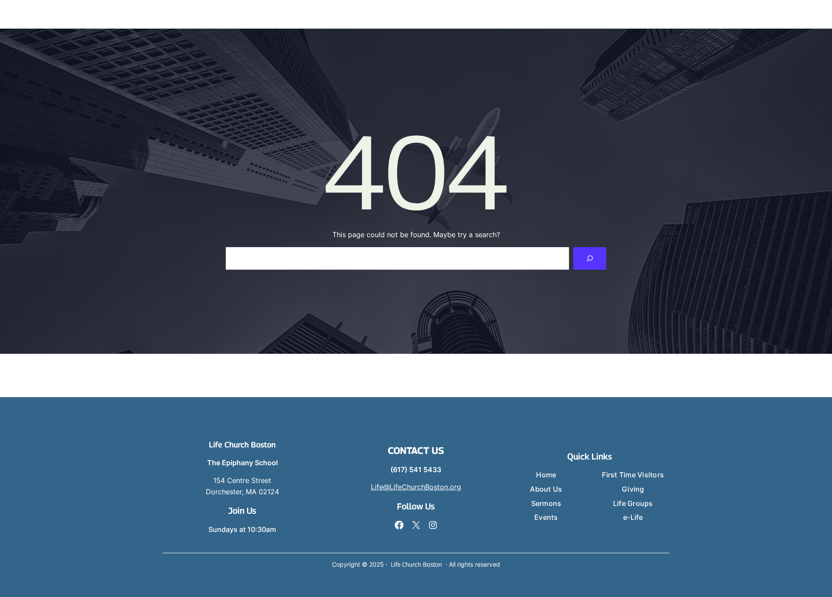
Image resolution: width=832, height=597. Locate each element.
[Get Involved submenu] (557, 14)
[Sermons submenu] (464, 14)
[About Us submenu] (418, 14)
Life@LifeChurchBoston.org (416, 487)
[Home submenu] (369, 14)
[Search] (589, 258)
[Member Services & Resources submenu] (764, 14)
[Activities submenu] (645, 14)
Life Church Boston (242, 444)
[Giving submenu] (596, 14)
